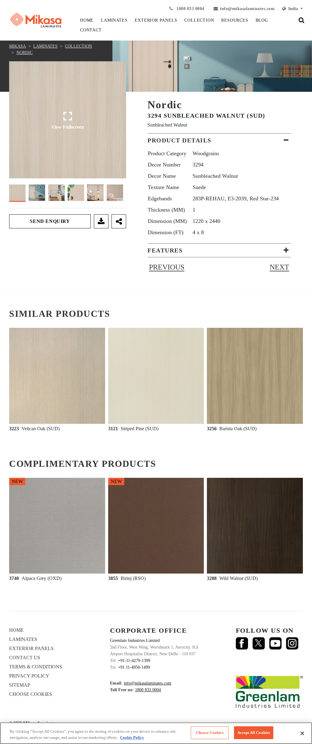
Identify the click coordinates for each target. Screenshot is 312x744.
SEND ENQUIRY (50, 221)
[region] (156, 733)
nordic (24, 52)
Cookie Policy (132, 737)
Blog (262, 20)
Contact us (24, 657)
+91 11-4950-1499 (134, 667)
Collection (78, 46)
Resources (234, 20)
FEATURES (165, 250)
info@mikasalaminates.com (247, 8)
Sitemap (19, 685)
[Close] (302, 733)
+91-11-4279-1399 (134, 660)
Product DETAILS (179, 140)
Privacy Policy (29, 675)
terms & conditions (35, 666)
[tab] (219, 140)
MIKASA (17, 46)
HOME (87, 20)
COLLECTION (199, 20)
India (292, 8)
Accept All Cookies (253, 732)
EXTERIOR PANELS (156, 20)
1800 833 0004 (189, 8)
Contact (91, 30)
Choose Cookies (30, 694)
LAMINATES (114, 20)
